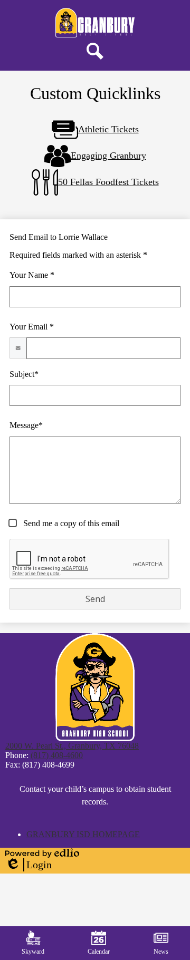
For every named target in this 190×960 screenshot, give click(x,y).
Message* (26, 425)
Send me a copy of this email (70, 523)
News (161, 951)
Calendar (99, 951)
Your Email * (32, 326)
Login (28, 865)
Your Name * (32, 274)
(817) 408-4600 (57, 755)
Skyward (33, 951)
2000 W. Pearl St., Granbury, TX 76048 (72, 745)
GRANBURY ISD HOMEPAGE (83, 834)
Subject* (24, 374)
